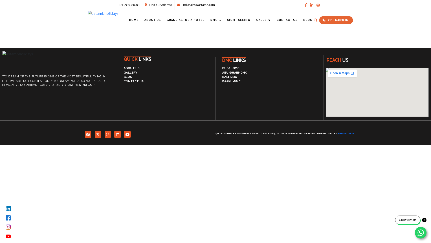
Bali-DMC (229, 77)
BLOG (128, 77)
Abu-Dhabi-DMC (234, 72)
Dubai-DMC (230, 68)
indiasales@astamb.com (199, 5)
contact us (133, 81)
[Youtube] (127, 134)
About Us (131, 68)
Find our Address (160, 5)
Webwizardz (345, 133)
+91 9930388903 (128, 5)
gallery (130, 72)
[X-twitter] (98, 134)
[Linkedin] (311, 5)
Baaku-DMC (231, 81)
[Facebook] (88, 134)
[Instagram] (318, 5)
